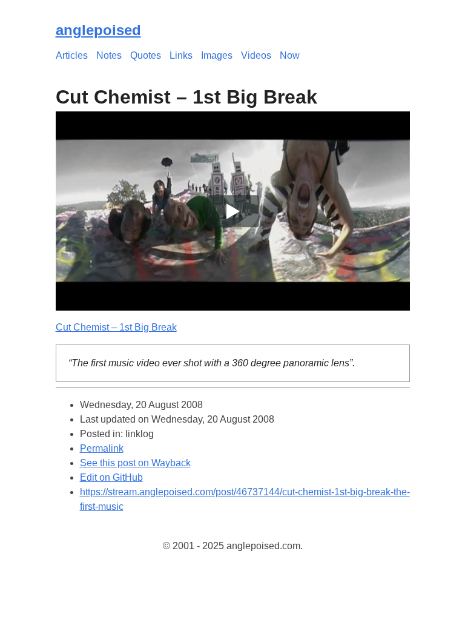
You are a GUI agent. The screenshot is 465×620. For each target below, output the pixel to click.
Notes (109, 55)
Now (290, 55)
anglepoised (98, 30)
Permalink (102, 448)
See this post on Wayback (135, 463)
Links (181, 55)
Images (216, 55)
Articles (72, 55)
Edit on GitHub (111, 477)
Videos (256, 55)
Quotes (145, 55)
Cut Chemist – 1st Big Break (116, 327)
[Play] (233, 211)
